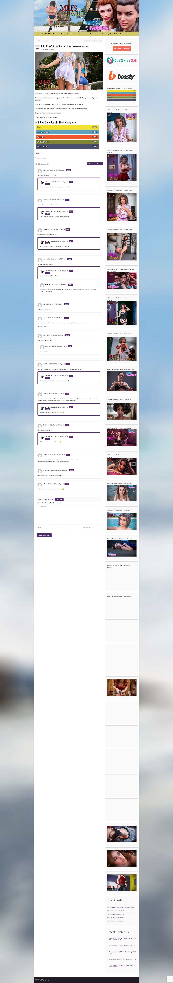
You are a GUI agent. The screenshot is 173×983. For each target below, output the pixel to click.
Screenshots (71, 34)
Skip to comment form (94, 163)
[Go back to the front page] (86, 16)
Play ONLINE (46, 34)
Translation (94, 34)
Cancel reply (59, 499)
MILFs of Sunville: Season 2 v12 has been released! (122, 965)
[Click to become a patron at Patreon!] (122, 48)
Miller (51, 499)
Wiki (115, 34)
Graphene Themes (47, 980)
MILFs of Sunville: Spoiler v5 (92, 41)
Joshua (47, 284)
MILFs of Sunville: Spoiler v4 (46, 41)
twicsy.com (46, 470)
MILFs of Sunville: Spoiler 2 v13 (115, 910)
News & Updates (59, 34)
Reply (68, 170)
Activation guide (106, 34)
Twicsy (45, 454)
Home (37, 34)
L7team (47, 182)
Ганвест (112, 959)
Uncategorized (50, 49)
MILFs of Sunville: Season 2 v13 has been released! (121, 907)
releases (43, 158)
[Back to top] (169, 972)
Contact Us (124, 34)
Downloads (82, 34)
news (38, 158)
